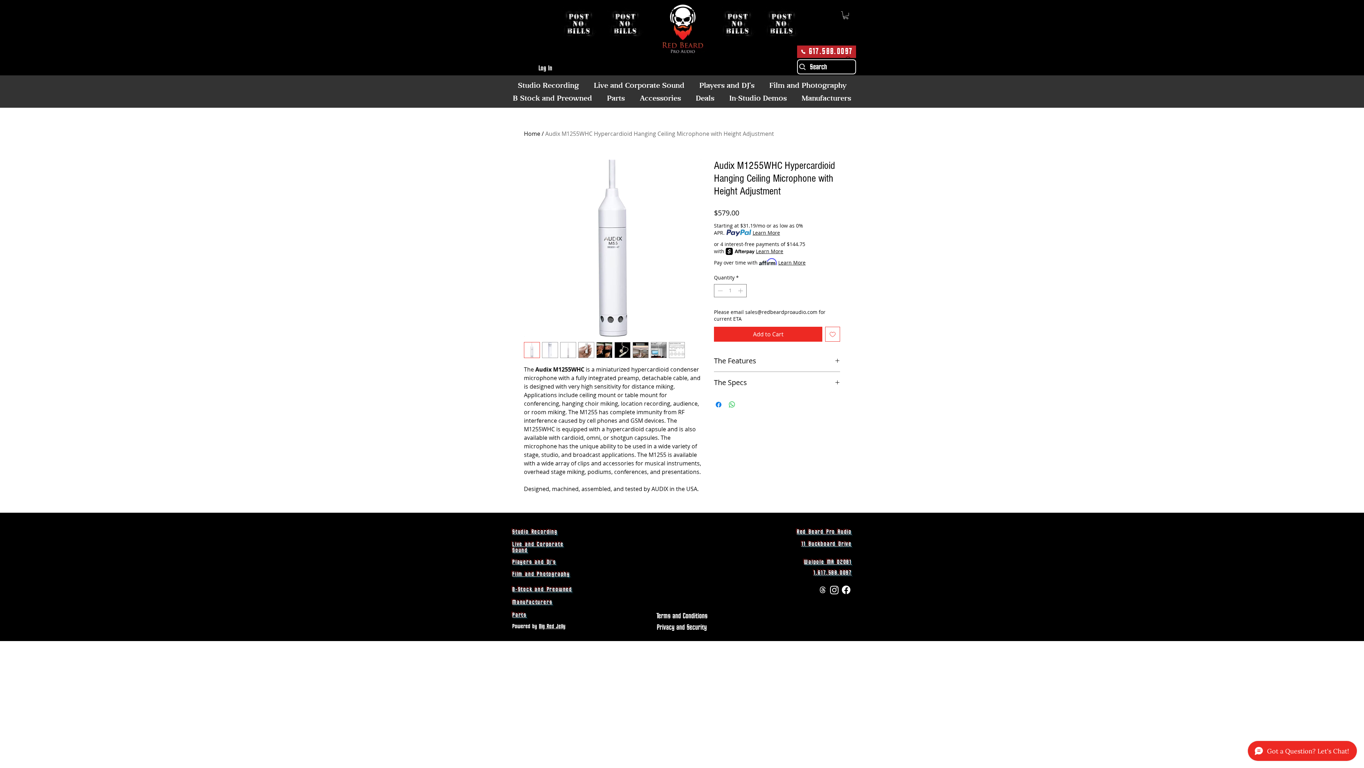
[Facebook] (846, 590)
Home (532, 134)
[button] (845, 15)
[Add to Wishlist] (832, 334)
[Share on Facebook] (718, 404)
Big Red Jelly (552, 626)
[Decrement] (719, 290)
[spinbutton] (730, 290)
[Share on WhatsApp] (732, 404)
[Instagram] (834, 590)
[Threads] (822, 590)
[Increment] (741, 290)
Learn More (766, 232)
